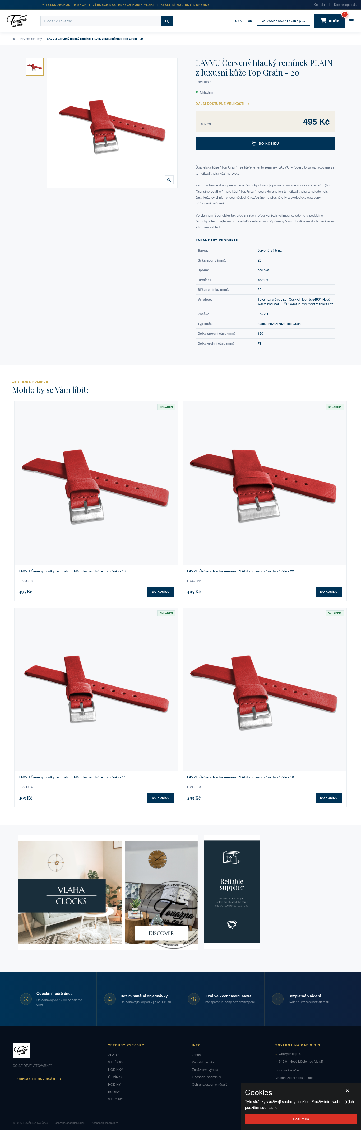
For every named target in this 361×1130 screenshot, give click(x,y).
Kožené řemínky (31, 38)
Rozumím (301, 1119)
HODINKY (115, 1069)
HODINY (114, 1084)
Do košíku (269, 143)
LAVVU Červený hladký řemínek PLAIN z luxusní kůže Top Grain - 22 (240, 571)
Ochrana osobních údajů (210, 1084)
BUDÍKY (114, 1091)
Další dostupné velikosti (222, 103)
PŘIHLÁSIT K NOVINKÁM (36, 1079)
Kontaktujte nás (345, 4)
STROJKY (115, 1099)
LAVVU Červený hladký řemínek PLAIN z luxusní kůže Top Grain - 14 (72, 777)
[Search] (167, 21)
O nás (196, 1054)
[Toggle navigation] (351, 21)
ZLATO (113, 1054)
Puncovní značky (287, 1070)
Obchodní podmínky (206, 1077)
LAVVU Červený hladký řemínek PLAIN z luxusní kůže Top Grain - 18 (72, 571)
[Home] (20, 21)
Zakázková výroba (205, 1069)
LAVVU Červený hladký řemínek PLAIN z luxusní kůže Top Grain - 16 (240, 777)
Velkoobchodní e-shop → (284, 20)
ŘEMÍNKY (115, 1077)
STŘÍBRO (115, 1062)
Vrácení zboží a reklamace (294, 1077)
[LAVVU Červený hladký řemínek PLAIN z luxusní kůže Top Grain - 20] (35, 67)
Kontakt (319, 4)
